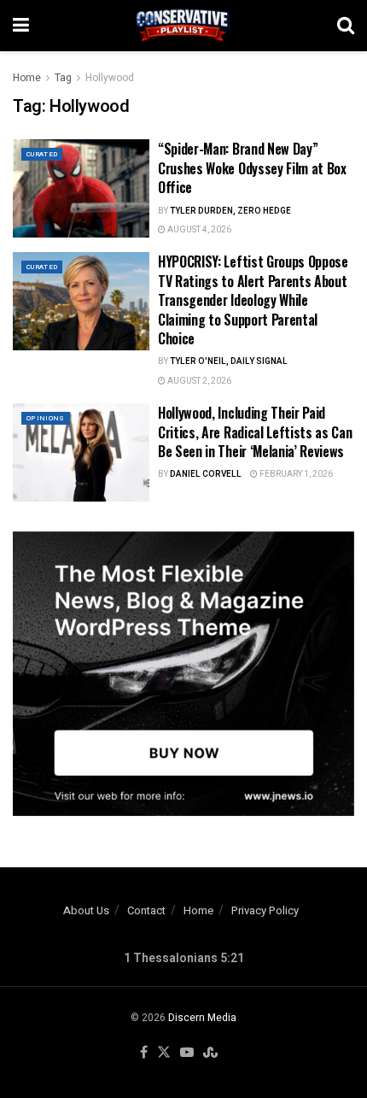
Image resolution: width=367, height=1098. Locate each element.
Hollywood (109, 77)
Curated (41, 154)
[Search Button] (345, 25)
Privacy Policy (265, 910)
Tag (63, 77)
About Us (86, 910)
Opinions (45, 418)
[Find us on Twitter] (164, 1053)
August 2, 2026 (198, 381)
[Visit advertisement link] (183, 673)
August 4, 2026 (198, 230)
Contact (146, 910)
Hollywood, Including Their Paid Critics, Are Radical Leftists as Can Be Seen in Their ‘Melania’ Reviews (255, 431)
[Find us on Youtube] (187, 1053)
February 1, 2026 (295, 474)
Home (27, 77)
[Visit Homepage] (183, 26)
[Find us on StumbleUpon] (210, 1053)
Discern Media (202, 1017)
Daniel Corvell (206, 474)
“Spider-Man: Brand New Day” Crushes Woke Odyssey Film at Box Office (252, 167)
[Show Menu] (21, 25)
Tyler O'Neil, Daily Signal (229, 361)
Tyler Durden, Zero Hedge (230, 211)
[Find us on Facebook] (144, 1053)
